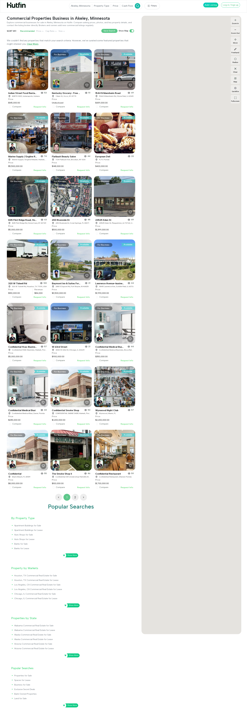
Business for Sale (22, 685)
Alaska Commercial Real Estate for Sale (32, 635)
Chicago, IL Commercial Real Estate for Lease (35, 598)
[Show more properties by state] (71, 655)
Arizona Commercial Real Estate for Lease (34, 648)
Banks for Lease (21, 548)
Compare (16, 107)
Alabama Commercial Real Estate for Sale (33, 625)
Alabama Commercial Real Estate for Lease (34, 630)
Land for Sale (20, 698)
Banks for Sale (21, 544)
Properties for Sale (23, 675)
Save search (109, 31)
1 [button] (66, 497)
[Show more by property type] (69, 555)
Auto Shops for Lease (24, 539)
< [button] (58, 497)
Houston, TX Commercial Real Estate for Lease (36, 580)
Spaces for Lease (22, 680)
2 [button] (75, 497)
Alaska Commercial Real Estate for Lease (33, 639)
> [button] (83, 497)
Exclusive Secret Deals (24, 689)
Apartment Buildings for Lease (28, 530)
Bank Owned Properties (25, 694)
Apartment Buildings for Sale (27, 525)
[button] (12, 83)
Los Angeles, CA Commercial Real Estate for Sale (37, 585)
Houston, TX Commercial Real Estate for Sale (35, 575)
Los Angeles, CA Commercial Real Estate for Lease (38, 589)
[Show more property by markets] (71, 605)
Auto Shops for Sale (23, 535)
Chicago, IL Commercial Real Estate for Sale (35, 594)
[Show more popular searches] (69, 705)
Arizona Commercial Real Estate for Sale (33, 644)
